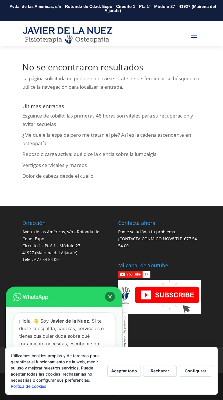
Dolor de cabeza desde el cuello (57, 176)
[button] (110, 297)
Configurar (195, 370)
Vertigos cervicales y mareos (54, 165)
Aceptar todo (124, 370)
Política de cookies (28, 386)
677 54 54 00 (46, 259)
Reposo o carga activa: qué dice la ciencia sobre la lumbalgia (89, 154)
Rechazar (160, 370)
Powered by (125, 332)
